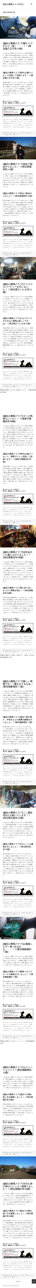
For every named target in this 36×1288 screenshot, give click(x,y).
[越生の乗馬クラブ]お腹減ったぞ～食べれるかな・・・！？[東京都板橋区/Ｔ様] (18, 947)
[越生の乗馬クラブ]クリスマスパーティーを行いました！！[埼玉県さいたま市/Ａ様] (18, 288)
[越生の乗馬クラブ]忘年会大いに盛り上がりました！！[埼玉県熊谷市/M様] (17, 554)
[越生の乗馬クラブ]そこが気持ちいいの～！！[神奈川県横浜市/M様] (18, 418)
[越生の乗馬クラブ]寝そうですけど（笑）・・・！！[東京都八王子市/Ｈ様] (18, 46)
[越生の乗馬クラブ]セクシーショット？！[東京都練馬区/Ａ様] (18, 1070)
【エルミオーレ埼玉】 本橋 (21, 133)
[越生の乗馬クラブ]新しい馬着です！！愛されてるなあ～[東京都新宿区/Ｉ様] (18, 684)
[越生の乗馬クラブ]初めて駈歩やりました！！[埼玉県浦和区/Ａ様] (18, 166)
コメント (17, 134)
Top (34, 1286)
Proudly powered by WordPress (11, 1285)
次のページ (34, 1281)
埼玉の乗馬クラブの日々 (13, 4)
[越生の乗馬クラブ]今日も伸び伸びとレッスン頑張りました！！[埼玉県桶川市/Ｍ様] (18, 1186)
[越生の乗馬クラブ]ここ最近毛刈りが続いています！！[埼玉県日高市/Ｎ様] (18, 815)
